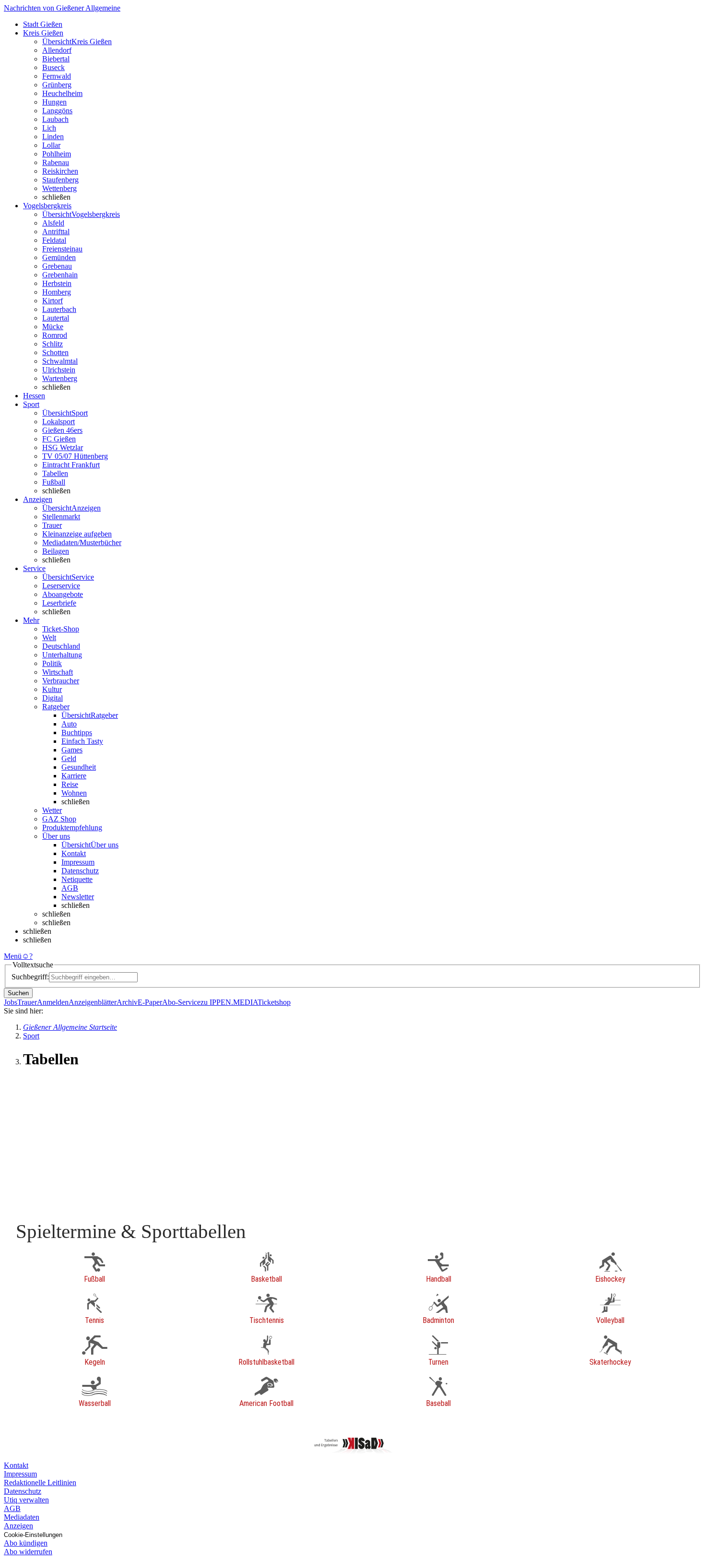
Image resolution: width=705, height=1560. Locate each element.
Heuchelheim (62, 93)
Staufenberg (60, 180)
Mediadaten (21, 1517)
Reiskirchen (60, 171)
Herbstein (56, 283)
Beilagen (55, 551)
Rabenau (55, 162)
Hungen (54, 102)
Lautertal (55, 318)
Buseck (53, 67)
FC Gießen (59, 439)
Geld (68, 758)
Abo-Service (181, 1002)
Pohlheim (56, 154)
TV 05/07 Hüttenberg (75, 456)
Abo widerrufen (28, 1552)
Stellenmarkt (61, 516)
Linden (53, 136)
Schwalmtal (60, 361)
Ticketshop (274, 1002)
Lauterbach (59, 309)
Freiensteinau (62, 249)
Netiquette (77, 879)
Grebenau (57, 266)
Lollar (51, 145)
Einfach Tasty (82, 741)
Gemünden (59, 257)
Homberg (56, 292)
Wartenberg (59, 378)
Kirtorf (52, 301)
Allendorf (56, 50)
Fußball (53, 482)
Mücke (52, 326)
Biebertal (56, 59)
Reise (69, 784)
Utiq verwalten (26, 1500)
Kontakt (73, 853)
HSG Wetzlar (62, 447)
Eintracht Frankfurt (71, 465)
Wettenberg (59, 188)
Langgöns (57, 111)
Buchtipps (76, 732)
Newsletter (77, 897)
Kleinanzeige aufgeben (77, 534)
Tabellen (55, 473)
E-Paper (150, 1002)
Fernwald (56, 76)
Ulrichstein (58, 370)
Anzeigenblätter (93, 1002)
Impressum (77, 862)
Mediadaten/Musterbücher (81, 542)
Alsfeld (53, 223)
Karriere (73, 776)
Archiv (127, 1002)
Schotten (55, 352)
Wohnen (74, 793)
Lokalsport (58, 421)
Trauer (52, 525)
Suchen (18, 993)
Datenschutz (80, 871)
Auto (69, 724)
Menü (13, 956)
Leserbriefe (59, 603)
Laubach (55, 119)
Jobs (10, 1002)
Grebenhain (60, 275)
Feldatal (54, 240)
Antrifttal (56, 231)
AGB (69, 888)
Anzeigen (18, 1526)
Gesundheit (78, 767)
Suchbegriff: (30, 977)
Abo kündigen (25, 1543)
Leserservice (61, 586)
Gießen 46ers (62, 430)
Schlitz (52, 344)
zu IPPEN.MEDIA (229, 1002)
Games (71, 750)
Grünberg (56, 85)
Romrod (54, 335)
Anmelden (53, 1002)
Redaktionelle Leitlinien (40, 1482)
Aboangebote (62, 594)
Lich (49, 128)
